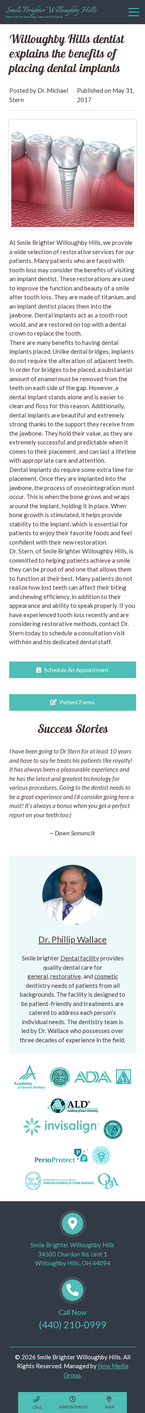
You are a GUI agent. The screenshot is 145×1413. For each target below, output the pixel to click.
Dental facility (79, 958)
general (37, 976)
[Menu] (132, 12)
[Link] (51, 12)
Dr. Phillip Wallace (72, 939)
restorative (65, 976)
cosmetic (106, 976)
